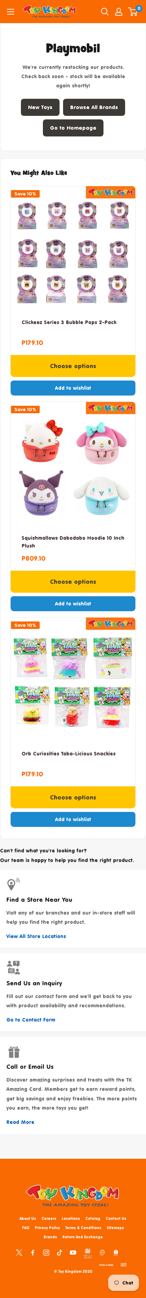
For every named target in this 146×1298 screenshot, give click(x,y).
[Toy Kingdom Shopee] (116, 1252)
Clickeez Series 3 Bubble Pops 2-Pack (69, 322)
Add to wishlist (73, 388)
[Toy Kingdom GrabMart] (123, 1264)
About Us (27, 1218)
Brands (50, 1237)
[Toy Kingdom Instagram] (46, 1252)
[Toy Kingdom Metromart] (102, 1252)
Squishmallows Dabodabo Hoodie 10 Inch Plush (73, 542)
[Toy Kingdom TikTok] (59, 1252)
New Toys (40, 107)
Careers (48, 1218)
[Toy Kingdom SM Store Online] (87, 1253)
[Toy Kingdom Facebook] (32, 1252)
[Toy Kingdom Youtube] (73, 1252)
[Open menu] (10, 12)
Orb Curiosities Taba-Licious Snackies (69, 753)
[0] (133, 11)
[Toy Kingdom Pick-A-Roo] (106, 1264)
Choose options (73, 366)
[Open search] (105, 12)
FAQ (25, 1228)
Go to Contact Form (30, 1020)
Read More (20, 1122)
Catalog (92, 1218)
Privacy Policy (47, 1228)
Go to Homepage (73, 127)
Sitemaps (115, 1228)
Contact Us (116, 1218)
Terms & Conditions (83, 1228)
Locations (71, 1218)
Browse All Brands (94, 107)
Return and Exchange (82, 1237)
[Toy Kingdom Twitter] (19, 1252)
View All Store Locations (36, 936)
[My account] (118, 12)
